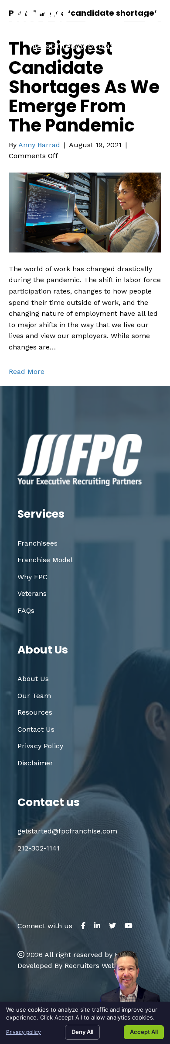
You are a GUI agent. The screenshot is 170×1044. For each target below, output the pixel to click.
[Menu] (151, 21)
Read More (26, 371)
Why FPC (32, 577)
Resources (34, 712)
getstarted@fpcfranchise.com (94, 46)
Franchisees (37, 543)
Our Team (34, 695)
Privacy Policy (40, 746)
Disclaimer (35, 763)
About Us (33, 678)
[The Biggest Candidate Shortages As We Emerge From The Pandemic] (85, 211)
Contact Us (35, 729)
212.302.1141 (116, 32)
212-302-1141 (38, 848)
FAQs (25, 610)
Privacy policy (23, 1032)
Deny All (82, 1031)
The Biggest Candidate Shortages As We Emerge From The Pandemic (84, 87)
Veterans (32, 593)
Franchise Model (45, 560)
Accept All (144, 1031)
